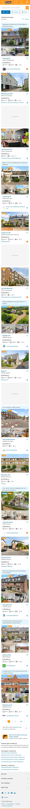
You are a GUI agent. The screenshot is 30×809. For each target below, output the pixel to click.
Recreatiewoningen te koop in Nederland (12, 761)
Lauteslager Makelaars (12, 346)
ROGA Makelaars (10, 665)
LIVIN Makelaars (5, 241)
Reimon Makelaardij (11, 450)
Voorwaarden (10, 804)
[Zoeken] (27, 7)
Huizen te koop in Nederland (9, 753)
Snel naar (4, 774)
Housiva (3, 483)
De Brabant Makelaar (6, 566)
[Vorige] (6, 721)
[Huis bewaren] (27, 58)
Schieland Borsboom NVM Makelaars (11, 158)
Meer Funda (4, 787)
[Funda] (9, 2)
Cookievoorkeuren (7, 806)
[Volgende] (24, 721)
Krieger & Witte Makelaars (13, 69)
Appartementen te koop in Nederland (11, 755)
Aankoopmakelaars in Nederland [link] (10, 767)
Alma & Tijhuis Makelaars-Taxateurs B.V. (15, 207)
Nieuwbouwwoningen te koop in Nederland (13, 757)
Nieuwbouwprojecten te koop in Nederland (12, 759)
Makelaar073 (4, 380)
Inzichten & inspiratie (7, 778)
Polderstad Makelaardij (12, 533)
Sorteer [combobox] (27, 19)
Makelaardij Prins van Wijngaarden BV (11, 297)
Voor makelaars (5, 783)
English (6, 797)
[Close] (26, 728)
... (18, 721)
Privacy (3, 804)
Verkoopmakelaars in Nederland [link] (9, 769)
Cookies (18, 804)
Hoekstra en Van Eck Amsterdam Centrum (12, 102)
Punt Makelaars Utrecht (12, 716)
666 (21, 721)
